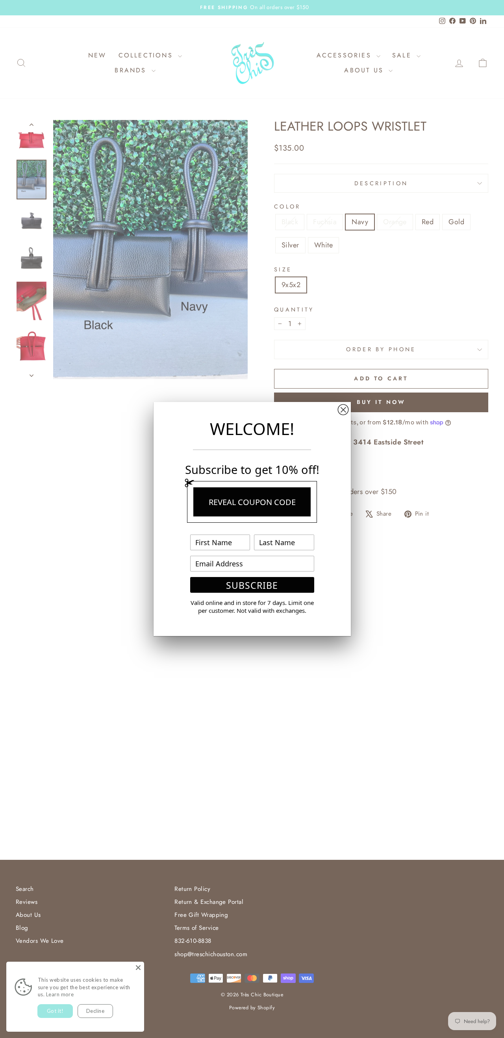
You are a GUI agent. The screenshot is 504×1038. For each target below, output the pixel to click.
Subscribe (252, 585)
